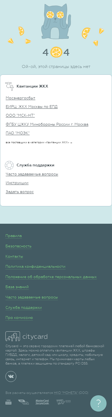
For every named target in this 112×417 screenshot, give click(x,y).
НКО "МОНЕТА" (66, 393)
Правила (13, 236)
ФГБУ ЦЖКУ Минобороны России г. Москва (47, 124)
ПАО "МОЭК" (18, 133)
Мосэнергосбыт (20, 98)
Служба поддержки (23, 307)
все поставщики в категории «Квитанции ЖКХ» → (39, 142)
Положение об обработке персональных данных (51, 277)
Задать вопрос (20, 191)
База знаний (17, 287)
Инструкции (17, 183)
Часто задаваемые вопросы (32, 174)
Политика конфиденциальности (35, 266)
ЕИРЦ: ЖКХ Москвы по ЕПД (32, 106)
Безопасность (18, 246)
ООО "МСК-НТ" (20, 115)
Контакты (14, 256)
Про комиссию (19, 317)
